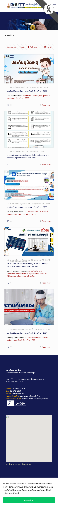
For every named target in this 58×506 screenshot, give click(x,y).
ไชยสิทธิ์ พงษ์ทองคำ (17, 87)
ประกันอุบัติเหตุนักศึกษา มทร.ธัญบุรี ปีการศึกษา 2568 (27, 207)
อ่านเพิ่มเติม (28, 96)
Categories (11, 47)
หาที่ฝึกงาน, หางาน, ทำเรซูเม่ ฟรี (18, 464)
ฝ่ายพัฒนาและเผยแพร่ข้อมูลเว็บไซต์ (35, 398)
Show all (48, 47)
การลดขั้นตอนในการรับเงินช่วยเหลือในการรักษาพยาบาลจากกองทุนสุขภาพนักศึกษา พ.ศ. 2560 (28, 156)
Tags (22, 47)
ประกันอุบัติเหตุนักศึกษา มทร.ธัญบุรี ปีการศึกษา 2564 (27, 333)
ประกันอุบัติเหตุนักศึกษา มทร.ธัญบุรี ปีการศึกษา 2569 (27, 91)
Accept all (29, 500)
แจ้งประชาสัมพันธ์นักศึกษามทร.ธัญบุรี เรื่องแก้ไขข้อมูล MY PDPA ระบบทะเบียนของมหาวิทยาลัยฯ (27, 265)
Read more (47, 105)
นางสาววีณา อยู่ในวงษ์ (18, 203)
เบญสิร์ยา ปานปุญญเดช (19, 329)
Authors (33, 47)
